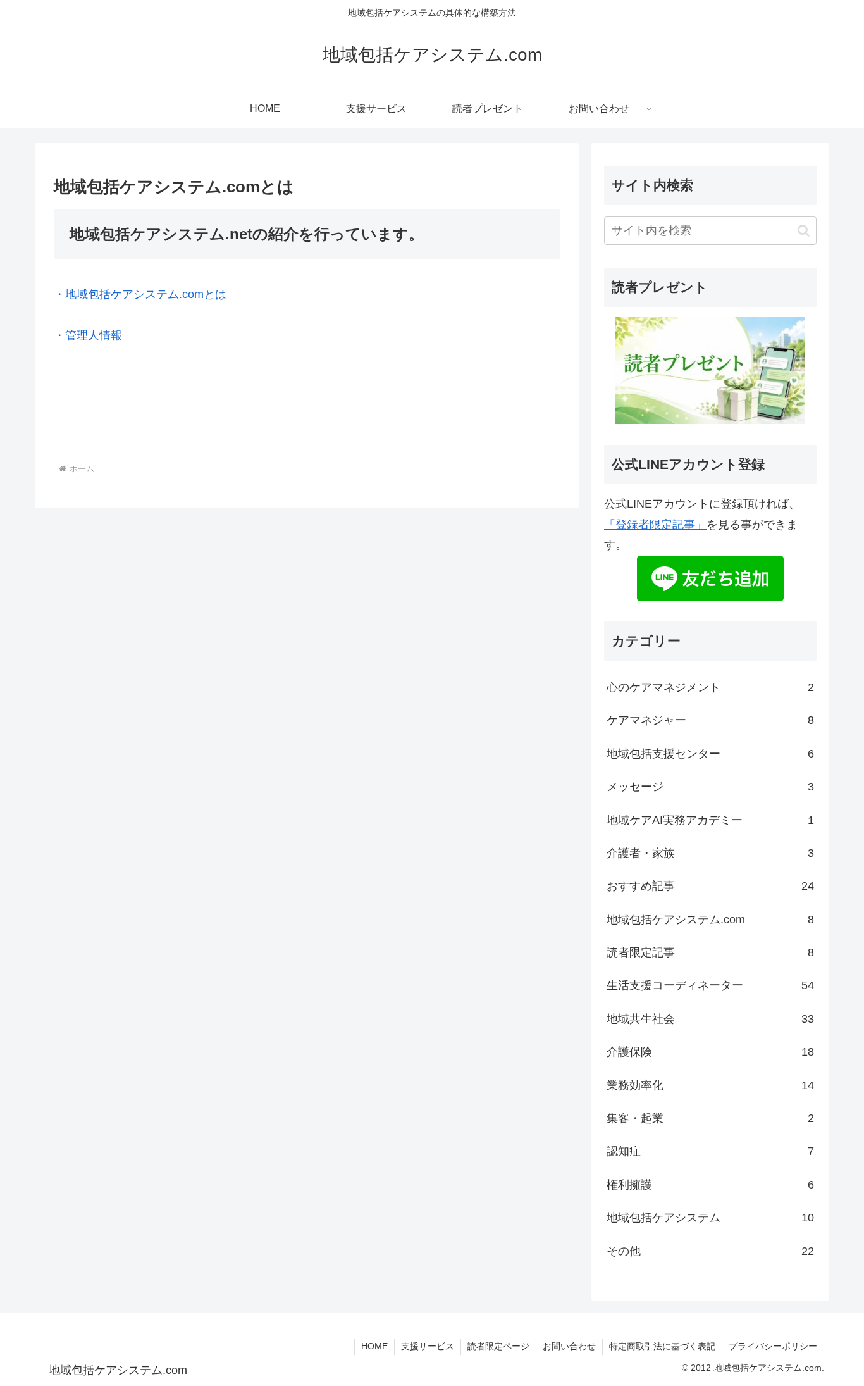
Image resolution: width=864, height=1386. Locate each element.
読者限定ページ (498, 1346)
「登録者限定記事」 (655, 524)
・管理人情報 (88, 335)
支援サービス (427, 1346)
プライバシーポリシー (773, 1346)
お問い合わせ (569, 1346)
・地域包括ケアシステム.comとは (140, 294)
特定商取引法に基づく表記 (662, 1346)
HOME (374, 1346)
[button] (804, 230)
